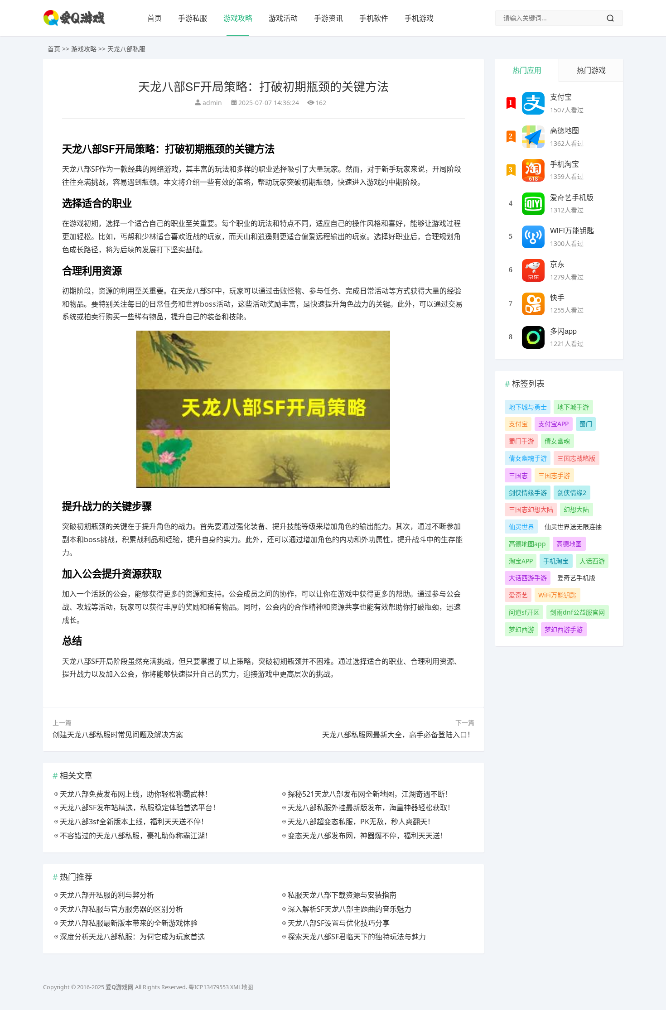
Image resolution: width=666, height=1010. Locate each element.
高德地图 (564, 130)
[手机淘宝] (533, 170)
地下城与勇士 (528, 407)
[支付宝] (533, 103)
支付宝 (561, 96)
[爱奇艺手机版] (533, 203)
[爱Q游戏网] (74, 24)
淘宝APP (521, 561)
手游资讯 (328, 18)
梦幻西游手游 (564, 629)
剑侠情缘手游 (528, 492)
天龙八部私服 (126, 48)
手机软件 (373, 18)
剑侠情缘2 (571, 492)
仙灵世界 (521, 526)
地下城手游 (573, 407)
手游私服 (192, 18)
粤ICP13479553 (208, 987)
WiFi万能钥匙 (572, 230)
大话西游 (592, 561)
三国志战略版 (576, 458)
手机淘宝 (564, 164)
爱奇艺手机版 (572, 197)
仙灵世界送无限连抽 (573, 526)
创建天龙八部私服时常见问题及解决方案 (118, 735)
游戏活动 (283, 18)
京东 (557, 264)
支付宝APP (553, 423)
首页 (154, 18)
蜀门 (585, 423)
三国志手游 (554, 475)
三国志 (518, 475)
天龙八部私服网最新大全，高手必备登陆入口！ (398, 735)
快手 (557, 297)
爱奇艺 (518, 595)
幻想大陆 (576, 509)
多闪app (563, 331)
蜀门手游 (521, 441)
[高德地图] (533, 136)
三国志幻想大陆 (531, 509)
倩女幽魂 (557, 441)
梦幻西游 (521, 629)
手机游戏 (419, 18)
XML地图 (241, 987)
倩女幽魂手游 (528, 458)
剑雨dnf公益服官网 (577, 612)
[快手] (533, 304)
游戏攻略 (237, 18)
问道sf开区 (524, 612)
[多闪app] (533, 337)
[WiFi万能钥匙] (533, 237)
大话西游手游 (528, 577)
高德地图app (527, 543)
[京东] (533, 270)
